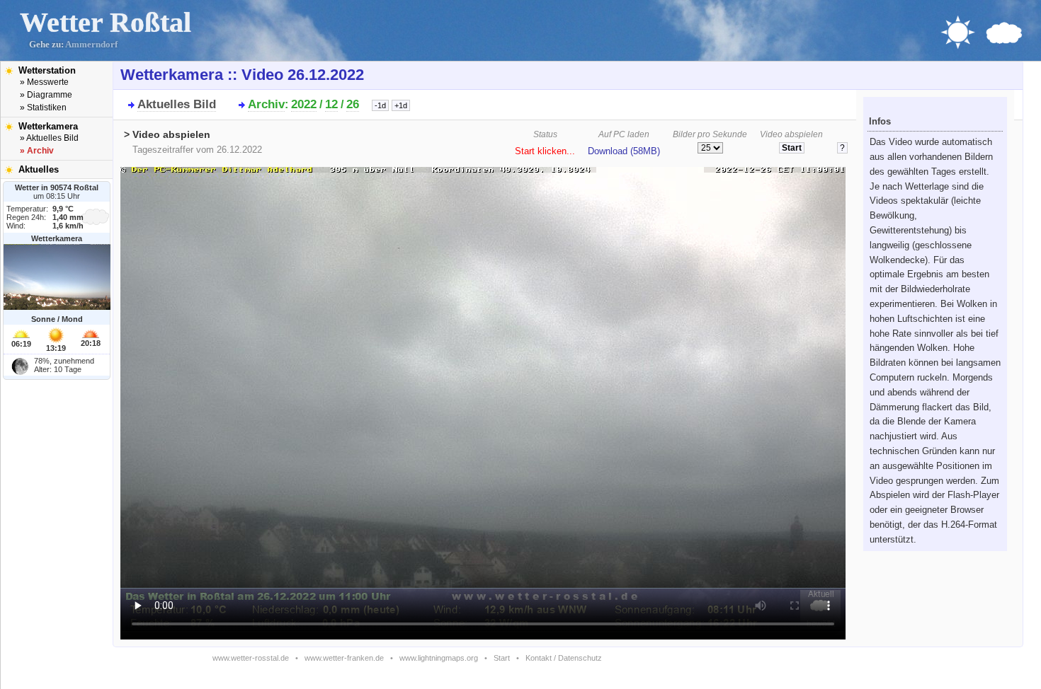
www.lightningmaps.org (438, 658)
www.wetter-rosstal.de (250, 658)
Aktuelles (38, 169)
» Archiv (37, 151)
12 (331, 104)
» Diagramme (46, 95)
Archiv (266, 104)
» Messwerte (44, 82)
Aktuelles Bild (176, 104)
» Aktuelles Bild (49, 138)
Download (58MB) (624, 151)
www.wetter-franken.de (344, 658)
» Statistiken (43, 107)
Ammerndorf (91, 45)
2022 (304, 104)
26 (352, 104)
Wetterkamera (48, 126)
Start (502, 658)
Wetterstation (47, 70)
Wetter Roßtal (105, 22)
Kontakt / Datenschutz (563, 658)
